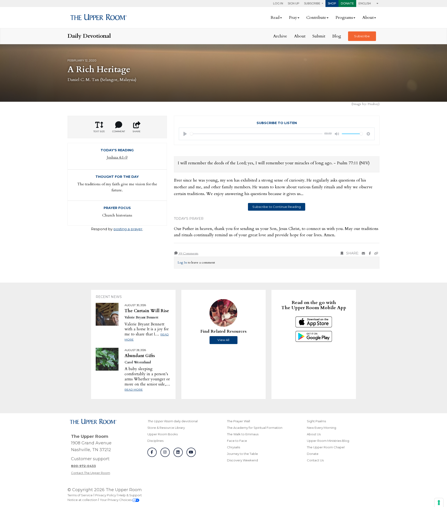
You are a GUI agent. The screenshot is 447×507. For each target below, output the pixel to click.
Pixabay (373, 104)
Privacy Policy (105, 495)
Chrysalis (233, 447)
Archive (280, 36)
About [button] (368, 17)
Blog (336, 36)
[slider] (256, 134)
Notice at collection (82, 500)
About (299, 36)
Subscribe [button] (312, 3)
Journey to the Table (242, 454)
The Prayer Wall (238, 421)
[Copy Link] (376, 253)
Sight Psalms (316, 421)
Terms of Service (80, 495)
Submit (318, 36)
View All (223, 340)
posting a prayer (127, 229)
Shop (332, 3)
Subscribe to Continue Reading (276, 207)
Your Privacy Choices (116, 500)
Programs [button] (344, 17)
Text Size (99, 131)
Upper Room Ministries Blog (328, 441)
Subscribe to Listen (277, 123)
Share (136, 131)
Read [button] (275, 17)
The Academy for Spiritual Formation (254, 427)
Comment (118, 131)
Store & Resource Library (166, 427)
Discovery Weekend (242, 460)
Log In (278, 3)
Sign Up (293, 3)
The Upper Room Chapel (326, 447)
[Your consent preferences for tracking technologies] (438, 502)
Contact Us (315, 460)
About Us (314, 434)
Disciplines (155, 441)
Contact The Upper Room (90, 473)
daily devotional (172, 421)
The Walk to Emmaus (242, 434)
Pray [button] (293, 17)
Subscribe (362, 36)
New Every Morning (321, 427)
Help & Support (130, 495)
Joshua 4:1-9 (117, 157)
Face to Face (237, 441)
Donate (347, 3)
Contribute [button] (316, 17)
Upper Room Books (162, 434)
